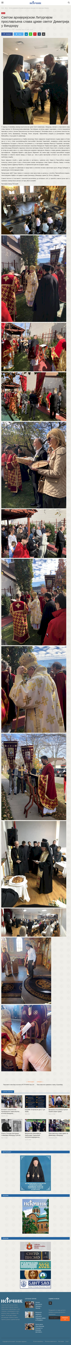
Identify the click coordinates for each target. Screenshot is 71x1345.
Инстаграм (61, 1341)
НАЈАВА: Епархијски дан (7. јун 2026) (35, 1110)
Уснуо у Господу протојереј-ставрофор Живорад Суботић (11, 1134)
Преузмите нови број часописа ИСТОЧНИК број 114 (18, 1084)
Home (2, 8)
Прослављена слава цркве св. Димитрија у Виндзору (58, 1134)
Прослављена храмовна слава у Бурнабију (50, 1084)
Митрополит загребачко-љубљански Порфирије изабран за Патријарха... (40, 1316)
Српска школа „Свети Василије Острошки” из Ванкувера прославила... (39, 1328)
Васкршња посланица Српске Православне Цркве (58, 1110)
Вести (6, 8)
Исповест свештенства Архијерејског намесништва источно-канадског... (10, 1111)
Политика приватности (51, 1341)
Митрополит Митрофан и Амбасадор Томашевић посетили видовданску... (33, 1135)
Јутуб (66, 1341)
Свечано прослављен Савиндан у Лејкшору (38, 1305)
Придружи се (65, 1318)
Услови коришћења (38, 1341)
